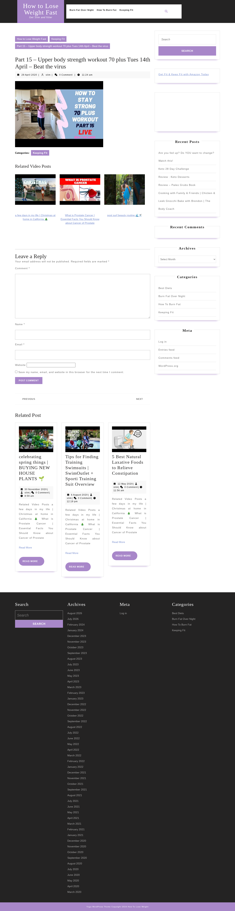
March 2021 (74, 823)
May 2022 (73, 744)
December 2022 (76, 704)
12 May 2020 (125, 484)
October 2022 (75, 715)
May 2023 (73, 675)
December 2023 (76, 635)
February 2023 (76, 692)
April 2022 (73, 749)
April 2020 (73, 886)
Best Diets (165, 288)
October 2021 (75, 783)
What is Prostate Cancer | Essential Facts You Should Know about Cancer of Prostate (80, 219)
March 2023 (74, 687)
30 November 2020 (36, 489)
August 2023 (74, 658)
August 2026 (74, 613)
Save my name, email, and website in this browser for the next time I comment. (71, 372)
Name (20, 324)
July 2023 (73, 664)
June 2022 (73, 738)
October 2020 (75, 852)
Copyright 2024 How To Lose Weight (130, 907)
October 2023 (75, 647)
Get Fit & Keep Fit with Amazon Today (183, 74)
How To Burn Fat (107, 10)
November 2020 (76, 846)
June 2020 (73, 874)
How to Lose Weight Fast (41, 9)
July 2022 (73, 732)
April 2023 (73, 681)
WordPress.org (168, 365)
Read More (25, 547)
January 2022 (75, 766)
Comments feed (168, 357)
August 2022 (74, 726)
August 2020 (74, 863)
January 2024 (75, 630)
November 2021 (76, 778)
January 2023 (75, 698)
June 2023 (73, 670)
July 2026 (73, 618)
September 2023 (77, 653)
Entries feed (166, 349)
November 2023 (76, 641)
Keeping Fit (126, 10)
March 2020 (74, 891)
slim (48, 75)
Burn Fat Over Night (82, 10)
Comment (22, 268)
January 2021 (75, 835)
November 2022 (76, 709)
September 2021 (77, 789)
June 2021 (73, 806)
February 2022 (76, 761)
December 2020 (76, 840)
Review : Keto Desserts (173, 176)
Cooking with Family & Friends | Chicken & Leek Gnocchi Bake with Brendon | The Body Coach (186, 201)
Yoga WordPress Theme (98, 907)
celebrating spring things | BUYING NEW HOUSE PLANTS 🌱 (34, 467)
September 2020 (77, 857)
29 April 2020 (29, 75)
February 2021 (76, 829)
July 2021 (73, 800)
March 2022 (74, 755)
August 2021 (74, 795)
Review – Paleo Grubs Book (177, 184)
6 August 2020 (79, 495)
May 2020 (73, 880)
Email (19, 344)
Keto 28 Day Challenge (173, 168)
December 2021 (76, 772)
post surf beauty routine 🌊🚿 (124, 215)
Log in (162, 341)
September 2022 (77, 721)
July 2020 (73, 869)
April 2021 (73, 818)
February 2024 (76, 624)
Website (20, 364)
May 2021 (73, 812)
